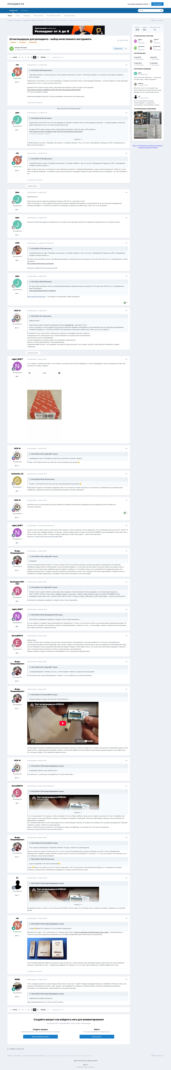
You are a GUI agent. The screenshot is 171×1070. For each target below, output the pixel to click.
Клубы (18, 15)
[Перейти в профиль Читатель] (11, 48)
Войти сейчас (97, 1036)
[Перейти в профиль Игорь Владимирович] (17, 560)
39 (18, 260)
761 (18, 895)
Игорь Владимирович (17, 552)
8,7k (18, 328)
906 (18, 996)
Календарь (26, 15)
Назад (15, 57)
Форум (10, 15)
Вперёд (43, 57)
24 (18, 491)
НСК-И (17, 311)
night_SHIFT (17, 359)
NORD (17, 979)
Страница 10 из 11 (57, 57)
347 (18, 570)
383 (18, 82)
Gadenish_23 (17, 474)
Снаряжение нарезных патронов (39, 49)
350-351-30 (69, 325)
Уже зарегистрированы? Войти (138, 4)
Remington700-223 (17, 583)
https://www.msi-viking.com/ (36, 296)
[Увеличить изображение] (47, 948)
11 (38, 57)
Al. (17, 878)
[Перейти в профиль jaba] (17, 119)
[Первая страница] (10, 57)
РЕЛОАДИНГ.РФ (15, 4)
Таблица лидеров (69, 15)
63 (18, 376)
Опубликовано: (37, 65)
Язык (85, 1065)
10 (34, 57)
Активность (24, 10)
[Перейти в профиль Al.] (17, 884)
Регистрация (157, 4)
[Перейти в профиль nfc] (17, 71)
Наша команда (38, 15)
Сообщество (13, 10)
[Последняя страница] (48, 57)
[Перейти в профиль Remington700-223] (17, 590)
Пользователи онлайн (54, 15)
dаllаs (140, 39)
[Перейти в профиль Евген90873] (17, 642)
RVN (17, 243)
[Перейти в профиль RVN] (17, 250)
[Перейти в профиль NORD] (17, 986)
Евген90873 (17, 636)
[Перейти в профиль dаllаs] (135, 41)
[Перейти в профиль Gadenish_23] (17, 480)
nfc (17, 65)
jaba (45, 70)
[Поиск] (161, 10)
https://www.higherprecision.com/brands (40, 263)
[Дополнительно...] (126, 65)
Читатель (23, 47)
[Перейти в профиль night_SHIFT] (17, 366)
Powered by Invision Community (85, 1067)
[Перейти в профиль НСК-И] (17, 317)
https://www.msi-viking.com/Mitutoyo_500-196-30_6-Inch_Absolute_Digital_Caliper (54, 90)
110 (18, 130)
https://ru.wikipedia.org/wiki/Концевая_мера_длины (91, 932)
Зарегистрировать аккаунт (40, 1036)
